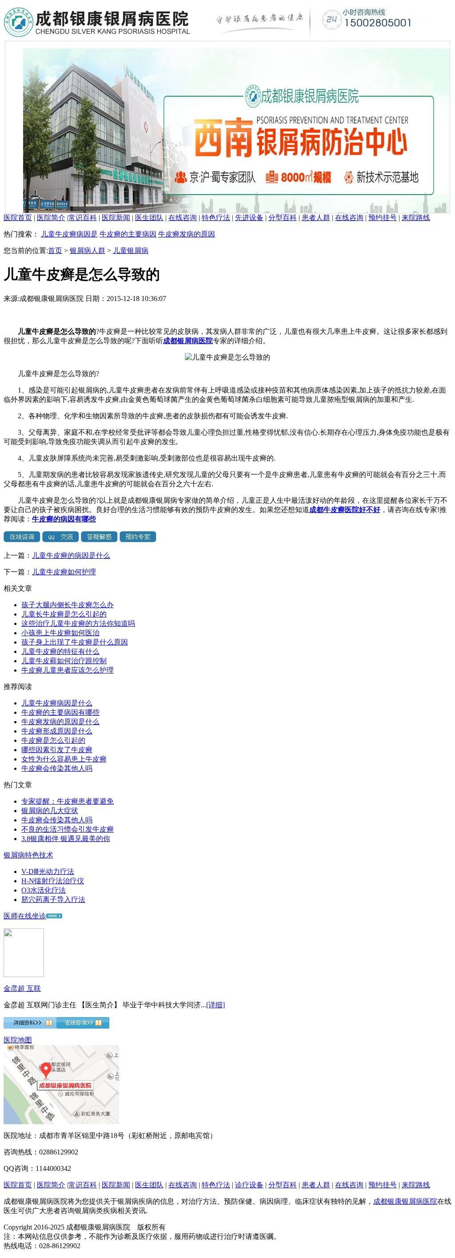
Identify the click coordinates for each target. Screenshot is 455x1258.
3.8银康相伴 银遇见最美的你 (65, 838)
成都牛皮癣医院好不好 (344, 509)
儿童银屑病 (130, 250)
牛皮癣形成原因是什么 (56, 731)
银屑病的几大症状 (49, 810)
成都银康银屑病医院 (405, 1201)
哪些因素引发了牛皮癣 (56, 749)
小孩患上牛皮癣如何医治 (60, 633)
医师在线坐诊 (25, 916)
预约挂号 (382, 217)
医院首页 (18, 217)
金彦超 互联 (22, 988)
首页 (55, 250)
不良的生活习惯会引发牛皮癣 (67, 829)
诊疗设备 (249, 1185)
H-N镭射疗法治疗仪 (52, 881)
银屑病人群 (87, 250)
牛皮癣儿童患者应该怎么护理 (67, 670)
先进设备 (249, 217)
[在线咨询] (22, 540)
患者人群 (316, 217)
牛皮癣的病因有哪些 (64, 519)
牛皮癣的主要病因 (128, 234)
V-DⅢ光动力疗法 (47, 871)
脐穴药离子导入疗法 (53, 899)
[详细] (215, 1005)
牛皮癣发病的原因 (186, 234)
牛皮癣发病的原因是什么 (60, 721)
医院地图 (18, 1040)
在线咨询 (182, 217)
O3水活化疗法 (43, 890)
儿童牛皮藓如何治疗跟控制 (64, 661)
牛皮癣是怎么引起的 (53, 740)
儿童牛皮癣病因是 (69, 234)
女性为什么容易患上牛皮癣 (64, 759)
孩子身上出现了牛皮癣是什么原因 (74, 642)
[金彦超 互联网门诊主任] (24, 974)
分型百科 (282, 217)
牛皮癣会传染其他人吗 (56, 768)
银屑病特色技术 (28, 855)
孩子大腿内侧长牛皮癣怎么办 (67, 605)
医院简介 (51, 217)
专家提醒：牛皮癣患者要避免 (67, 801)
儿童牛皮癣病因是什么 (56, 703)
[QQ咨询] (60, 540)
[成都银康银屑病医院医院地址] (61, 1122)
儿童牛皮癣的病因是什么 (71, 555)
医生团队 (149, 217)
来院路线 (416, 217)
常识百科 (82, 217)
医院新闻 (116, 217)
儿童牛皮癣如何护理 (64, 572)
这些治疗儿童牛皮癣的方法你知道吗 (78, 623)
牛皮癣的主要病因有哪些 (60, 712)
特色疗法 (216, 217)
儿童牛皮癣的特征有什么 (60, 651)
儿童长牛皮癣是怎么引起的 (64, 614)
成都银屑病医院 (188, 341)
